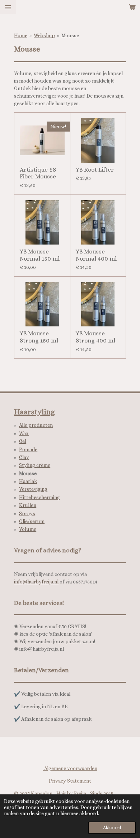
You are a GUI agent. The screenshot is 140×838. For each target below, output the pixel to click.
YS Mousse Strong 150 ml (39, 337)
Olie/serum (32, 521)
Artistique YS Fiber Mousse (38, 173)
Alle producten (36, 425)
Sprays (27, 513)
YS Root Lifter (95, 169)
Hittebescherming (39, 497)
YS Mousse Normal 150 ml (40, 255)
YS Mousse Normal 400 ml (96, 255)
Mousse (70, 35)
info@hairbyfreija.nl (36, 582)
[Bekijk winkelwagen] (132, 7)
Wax (24, 433)
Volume (27, 529)
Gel (22, 441)
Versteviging (33, 489)
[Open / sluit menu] (8, 7)
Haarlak (28, 481)
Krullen (27, 505)
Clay (24, 457)
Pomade (28, 449)
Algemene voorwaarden (70, 768)
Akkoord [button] (112, 827)
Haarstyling (34, 412)
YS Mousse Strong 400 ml (95, 337)
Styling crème (34, 465)
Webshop (44, 35)
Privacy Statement (70, 781)
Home (20, 35)
